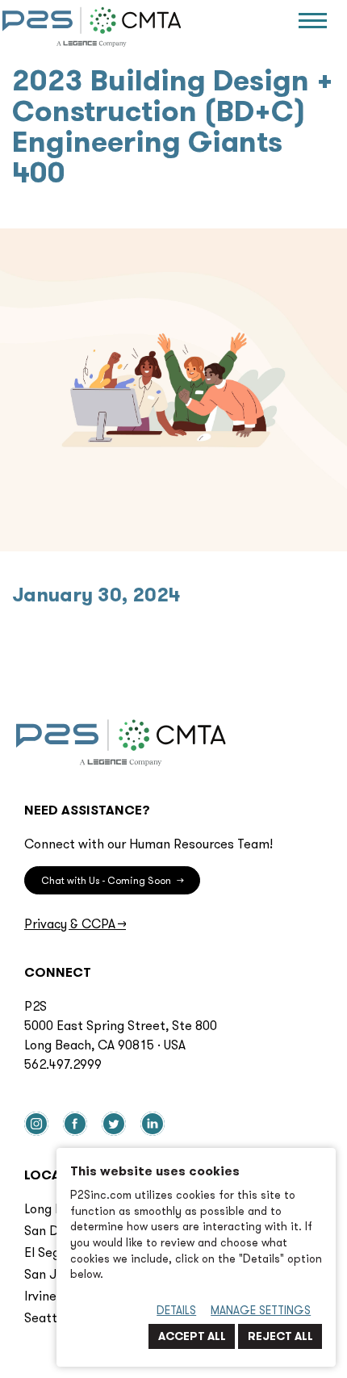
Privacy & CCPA (75, 923)
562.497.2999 (63, 1064)
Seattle (46, 1317)
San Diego (54, 1230)
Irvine (40, 1296)
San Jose (50, 1274)
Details (176, 1310)
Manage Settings (261, 1310)
